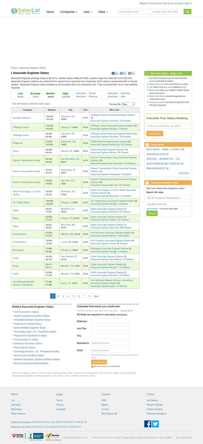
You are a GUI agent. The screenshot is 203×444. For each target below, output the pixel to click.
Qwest (16, 210)
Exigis (15, 265)
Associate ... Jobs (116, 96)
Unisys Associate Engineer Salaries (107, 149)
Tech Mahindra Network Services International (23, 283)
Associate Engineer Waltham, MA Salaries (110, 235)
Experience (83, 342)
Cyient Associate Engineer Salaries (107, 256)
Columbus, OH (67, 116)
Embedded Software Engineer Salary (32, 319)
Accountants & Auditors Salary (29, 355)
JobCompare (152, 208)
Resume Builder (155, 404)
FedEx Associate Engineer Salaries (107, 272)
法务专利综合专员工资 (157, 154)
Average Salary (129, 437)
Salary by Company (21, 422)
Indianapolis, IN (68, 169)
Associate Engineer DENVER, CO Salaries (110, 211)
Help (118, 437)
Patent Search (18, 413)
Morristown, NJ (68, 191)
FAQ (104, 400)
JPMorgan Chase (21, 127)
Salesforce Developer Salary (28, 343)
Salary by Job (18, 426)
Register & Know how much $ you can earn (162, 3)
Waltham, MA (67, 233)
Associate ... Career (86, 93)
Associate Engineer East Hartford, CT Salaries (112, 259)
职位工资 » (184, 173)
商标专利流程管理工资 (157, 168)
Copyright (61, 409)
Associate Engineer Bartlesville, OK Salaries (111, 144)
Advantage (16, 409)
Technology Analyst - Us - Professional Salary (36, 351)
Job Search (152, 400)
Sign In (188, 3)
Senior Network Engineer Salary (30, 327)
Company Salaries (157, 102)
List (13, 400)
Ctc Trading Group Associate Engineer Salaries (113, 200)
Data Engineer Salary (24, 347)
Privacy (60, 404)
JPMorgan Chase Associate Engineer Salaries (112, 125)
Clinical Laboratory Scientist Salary (31, 363)
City (79, 335)
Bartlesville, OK (68, 141)
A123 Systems (19, 233)
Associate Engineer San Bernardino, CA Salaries (113, 163)
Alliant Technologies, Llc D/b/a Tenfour (27, 193)
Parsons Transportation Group (26, 160)
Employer (82, 321)
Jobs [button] (86, 11)
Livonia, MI (66, 241)
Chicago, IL (66, 127)
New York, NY (67, 180)
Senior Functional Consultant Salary (32, 315)
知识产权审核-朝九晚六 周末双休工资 (164, 163)
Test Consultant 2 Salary (26, 311)
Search (152, 213)
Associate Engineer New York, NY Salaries (110, 184)
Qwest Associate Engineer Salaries (107, 208)
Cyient (16, 257)
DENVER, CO (67, 208)
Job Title (81, 328)
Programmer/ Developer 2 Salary (30, 335)
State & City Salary (157, 96)
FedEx (16, 273)
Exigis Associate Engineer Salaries (107, 264)
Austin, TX (66, 283)
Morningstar (18, 249)
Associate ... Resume (86, 96)
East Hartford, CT (69, 256)
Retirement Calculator (147, 437)
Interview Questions (157, 413)
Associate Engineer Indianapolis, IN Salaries (111, 174)
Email (80, 350)
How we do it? (127, 310)
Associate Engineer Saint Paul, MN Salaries (111, 227)
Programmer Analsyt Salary (27, 323)
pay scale (168, 87)
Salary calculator (156, 84)
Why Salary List (109, 413)
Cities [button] (102, 11)
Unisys (16, 150)
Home (51, 11)
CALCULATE (154, 133)
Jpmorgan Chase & (21, 117)
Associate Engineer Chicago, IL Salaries (109, 128)
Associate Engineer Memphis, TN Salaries (110, 267)
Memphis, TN (67, 265)
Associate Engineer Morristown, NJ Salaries (111, 195)
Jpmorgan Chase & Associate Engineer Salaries (113, 114)
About (95, 437)
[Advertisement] (101, 40)
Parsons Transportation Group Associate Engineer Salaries (114, 159)
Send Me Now (99, 362)
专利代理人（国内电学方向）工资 (163, 158)
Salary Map (154, 90)
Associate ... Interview (119, 93)
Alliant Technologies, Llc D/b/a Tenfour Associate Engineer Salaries (113, 191)
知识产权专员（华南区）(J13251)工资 (165, 149)
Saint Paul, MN (68, 224)
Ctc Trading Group (21, 202)
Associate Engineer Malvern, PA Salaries (110, 152)
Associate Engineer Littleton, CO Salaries (110, 219)
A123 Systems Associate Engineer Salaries (111, 232)
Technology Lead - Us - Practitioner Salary (35, 331)
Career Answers (155, 409)
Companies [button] (67, 11)
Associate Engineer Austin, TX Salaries (109, 286)
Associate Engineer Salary (33, 67)
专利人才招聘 (165, 437)
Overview (15, 404)
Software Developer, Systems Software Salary (37, 359)
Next (96, 296)
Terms (59, 400)
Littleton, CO (66, 218)
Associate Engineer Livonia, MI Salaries (109, 243)
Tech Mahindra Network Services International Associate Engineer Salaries (112, 282)
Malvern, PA (66, 150)
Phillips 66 (17, 142)
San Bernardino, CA (70, 158)
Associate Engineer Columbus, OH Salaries (111, 120)
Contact (105, 409)
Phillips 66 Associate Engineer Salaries (109, 141)
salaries (152, 81)
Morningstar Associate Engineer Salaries (110, 248)
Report (105, 404)
